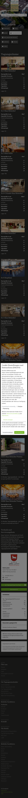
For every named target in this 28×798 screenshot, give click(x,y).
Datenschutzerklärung (13, 413)
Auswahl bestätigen (8, 432)
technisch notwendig (9, 406)
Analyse (20, 406)
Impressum (5, 415)
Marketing (6, 408)
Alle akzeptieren (19, 432)
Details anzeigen (8, 419)
